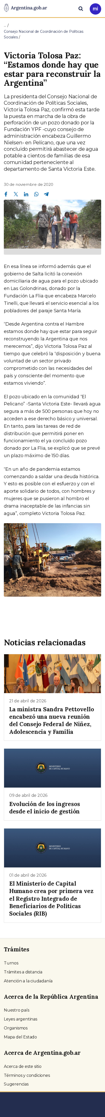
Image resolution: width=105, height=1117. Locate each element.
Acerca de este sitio (23, 1066)
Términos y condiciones (27, 1075)
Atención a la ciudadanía (28, 981)
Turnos (11, 963)
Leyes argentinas (20, 1019)
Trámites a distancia (23, 972)
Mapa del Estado (20, 1037)
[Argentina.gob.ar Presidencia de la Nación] (25, 8)
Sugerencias (16, 1084)
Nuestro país (16, 1010)
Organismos (16, 1028)
